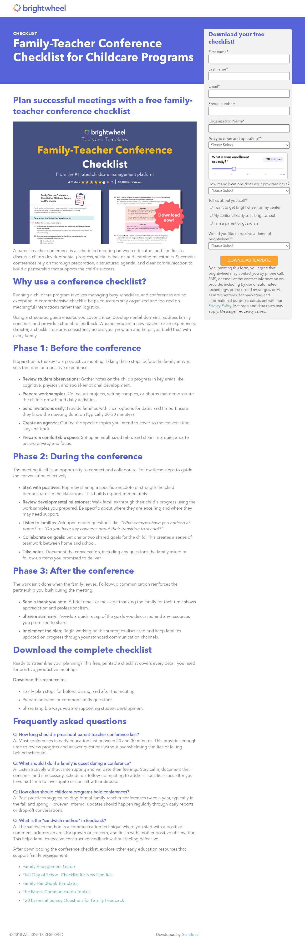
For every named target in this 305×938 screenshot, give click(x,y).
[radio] (249, 208)
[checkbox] (249, 216)
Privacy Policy (219, 306)
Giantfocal (190, 935)
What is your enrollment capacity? (230, 159)
